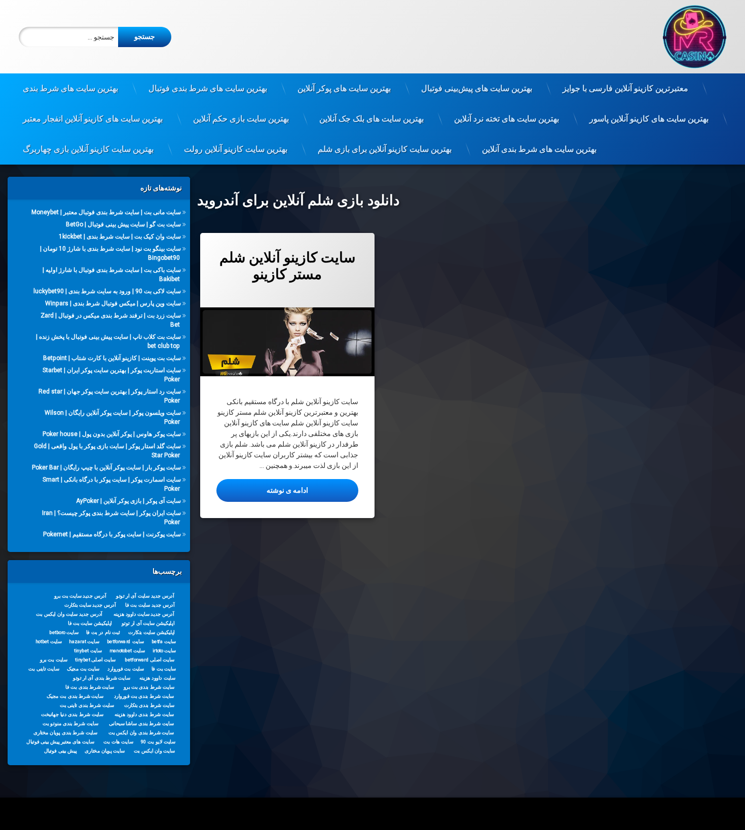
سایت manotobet (127, 650)
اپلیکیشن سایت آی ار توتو (148, 623)
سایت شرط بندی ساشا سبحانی (141, 723)
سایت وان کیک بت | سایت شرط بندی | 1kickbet (120, 236)
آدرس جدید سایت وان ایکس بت (69, 614)
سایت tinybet (88, 650)
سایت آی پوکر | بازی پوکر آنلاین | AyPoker (128, 500)
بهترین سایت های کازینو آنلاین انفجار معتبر (93, 119)
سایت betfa (164, 641)
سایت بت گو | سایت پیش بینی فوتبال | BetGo (123, 224)
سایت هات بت (118, 741)
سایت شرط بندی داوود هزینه (144, 714)
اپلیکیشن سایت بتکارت (151, 632)
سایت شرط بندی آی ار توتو (101, 678)
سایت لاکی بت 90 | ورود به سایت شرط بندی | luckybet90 (107, 291)
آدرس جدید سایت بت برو (80, 595)
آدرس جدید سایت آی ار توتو (145, 595)
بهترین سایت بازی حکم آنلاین (241, 119)
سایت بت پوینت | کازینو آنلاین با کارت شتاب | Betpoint (112, 358)
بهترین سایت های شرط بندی (70, 88)
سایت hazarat (84, 641)
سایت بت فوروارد (125, 668)
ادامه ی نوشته (262, 490)
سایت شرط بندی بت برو (148, 687)
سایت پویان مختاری (105, 750)
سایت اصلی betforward (149, 659)
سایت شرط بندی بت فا (89, 687)
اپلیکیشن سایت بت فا (90, 623)
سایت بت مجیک (82, 668)
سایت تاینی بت (43, 668)
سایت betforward (125, 641)
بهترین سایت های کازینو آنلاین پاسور (649, 119)
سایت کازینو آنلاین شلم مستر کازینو (287, 266)
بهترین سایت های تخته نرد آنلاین (506, 119)
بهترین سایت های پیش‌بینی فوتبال (476, 88)
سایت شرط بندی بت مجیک (75, 696)
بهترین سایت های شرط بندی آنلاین (539, 149)
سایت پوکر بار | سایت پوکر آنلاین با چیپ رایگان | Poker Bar (106, 467)
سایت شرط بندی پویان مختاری (65, 732)
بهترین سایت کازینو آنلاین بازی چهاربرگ (88, 149)
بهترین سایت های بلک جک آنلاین (371, 119)
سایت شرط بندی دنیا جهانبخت (72, 714)
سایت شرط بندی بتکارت (149, 705)
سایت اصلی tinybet (95, 659)
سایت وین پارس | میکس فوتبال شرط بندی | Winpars (113, 303)
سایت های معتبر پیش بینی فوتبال (60, 741)
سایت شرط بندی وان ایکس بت (141, 732)
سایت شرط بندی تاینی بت (87, 705)
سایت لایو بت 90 (158, 741)
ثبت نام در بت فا (103, 632)
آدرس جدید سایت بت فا (149, 605)
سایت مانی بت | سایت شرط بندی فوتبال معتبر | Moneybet (106, 212)
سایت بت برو (53, 659)
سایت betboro (64, 632)
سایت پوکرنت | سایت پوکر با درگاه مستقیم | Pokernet (112, 534)
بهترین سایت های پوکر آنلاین (344, 88)
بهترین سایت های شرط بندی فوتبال (207, 88)
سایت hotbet (48, 641)
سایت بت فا (164, 668)
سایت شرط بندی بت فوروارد (144, 696)
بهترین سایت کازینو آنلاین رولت (235, 149)
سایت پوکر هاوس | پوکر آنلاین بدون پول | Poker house (112, 434)
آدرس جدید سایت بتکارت (90, 605)
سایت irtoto (164, 650)
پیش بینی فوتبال (60, 750)
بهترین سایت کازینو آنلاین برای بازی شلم (385, 149)
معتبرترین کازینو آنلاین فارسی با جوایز (625, 88)
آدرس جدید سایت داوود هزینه (143, 614)
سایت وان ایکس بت (154, 750)
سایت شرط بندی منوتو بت (70, 723)
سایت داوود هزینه (157, 678)
